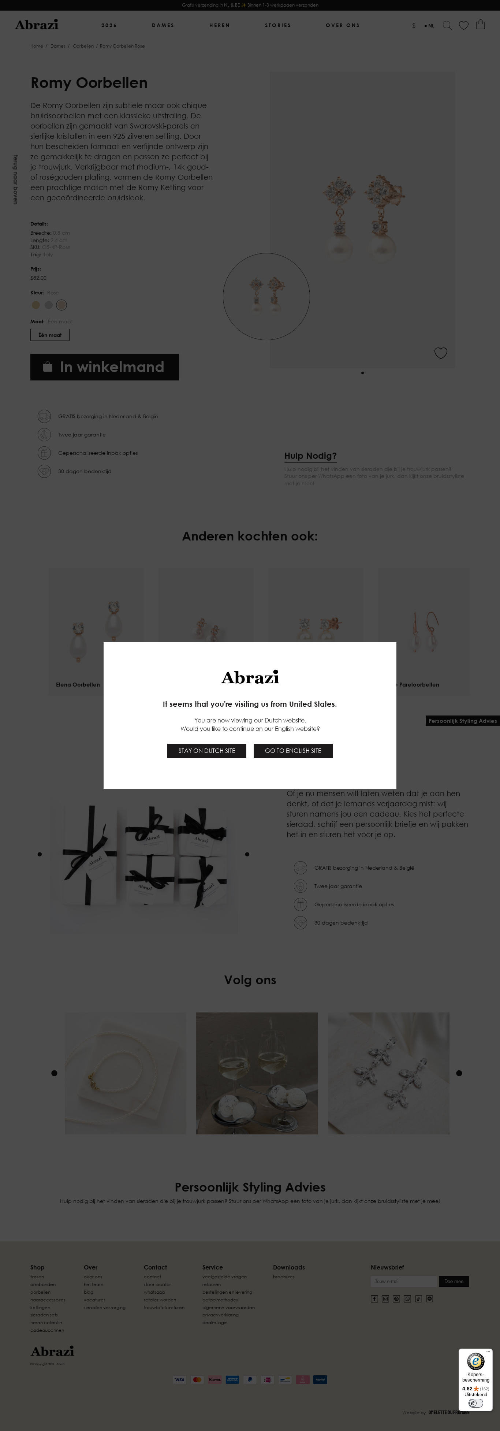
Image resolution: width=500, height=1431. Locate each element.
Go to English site (293, 750)
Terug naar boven (15, 180)
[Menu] (488, 1353)
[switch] (476, 1403)
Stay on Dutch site (207, 750)
